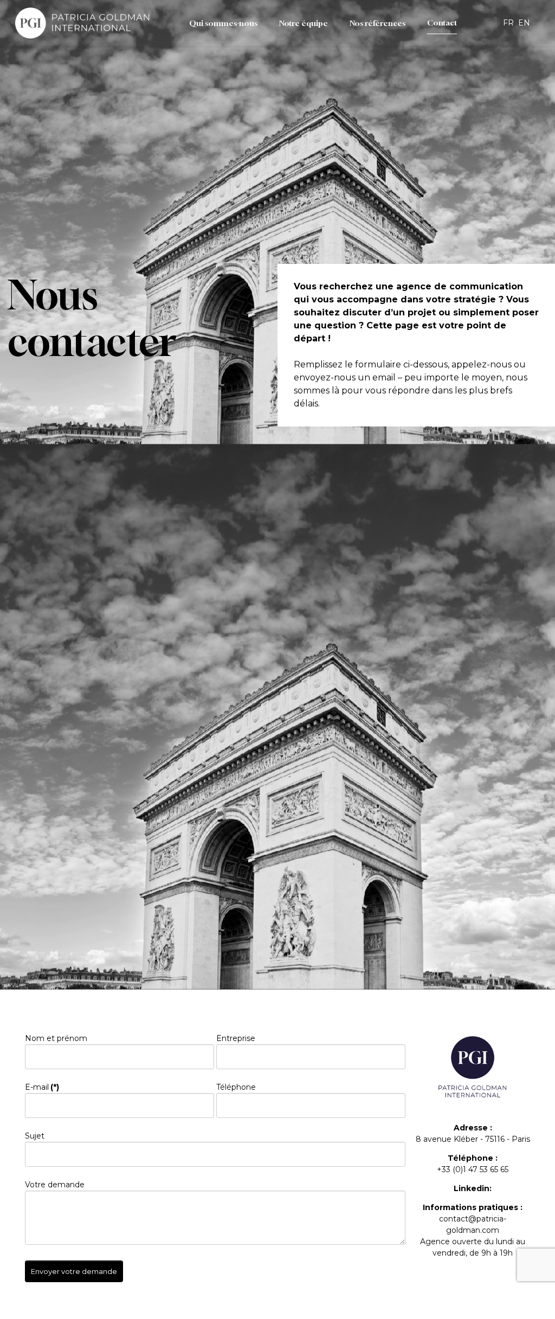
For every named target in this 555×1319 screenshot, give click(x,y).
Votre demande (55, 1184)
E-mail (42, 1087)
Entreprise (235, 1038)
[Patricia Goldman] (83, 23)
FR (509, 23)
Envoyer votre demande (74, 1271)
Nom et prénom (56, 1038)
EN (524, 23)
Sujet (34, 1136)
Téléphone (236, 1087)
